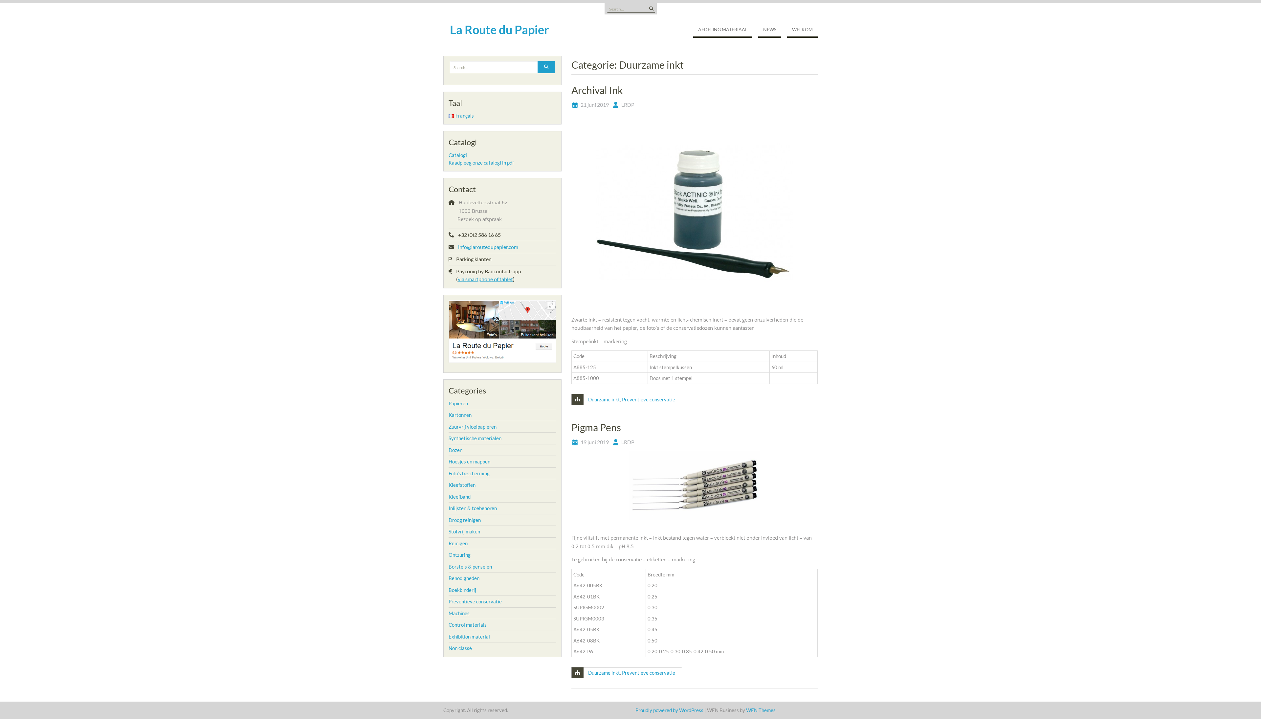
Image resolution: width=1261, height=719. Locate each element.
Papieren (458, 403)
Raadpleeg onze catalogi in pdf (481, 163)
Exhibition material (469, 637)
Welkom (802, 29)
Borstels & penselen (470, 567)
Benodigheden (464, 578)
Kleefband (460, 497)
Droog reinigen (465, 520)
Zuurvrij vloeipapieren (473, 427)
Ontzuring (460, 555)
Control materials (468, 625)
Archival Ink (597, 90)
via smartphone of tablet (485, 279)
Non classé (460, 648)
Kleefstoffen (462, 485)
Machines (459, 613)
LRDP (627, 104)
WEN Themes (761, 710)
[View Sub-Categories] (472, 402)
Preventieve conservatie (648, 399)
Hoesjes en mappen (469, 461)
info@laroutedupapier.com (488, 247)
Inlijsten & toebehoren (473, 508)
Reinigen (458, 543)
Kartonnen (460, 415)
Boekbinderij (462, 590)
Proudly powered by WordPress (669, 710)
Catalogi (458, 155)
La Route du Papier (499, 29)
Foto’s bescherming (469, 473)
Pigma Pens (596, 427)
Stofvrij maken (464, 531)
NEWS (769, 29)
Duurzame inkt (604, 399)
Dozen (455, 450)
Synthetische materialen (475, 438)
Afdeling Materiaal (722, 29)
